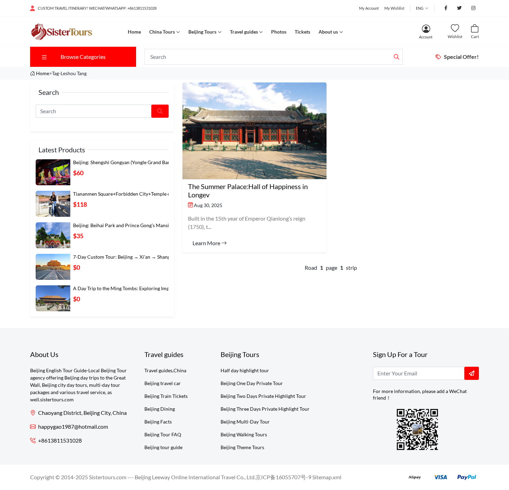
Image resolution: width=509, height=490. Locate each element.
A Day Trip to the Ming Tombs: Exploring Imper (123, 288)
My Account (369, 8)
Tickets (302, 32)
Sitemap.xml (326, 477)
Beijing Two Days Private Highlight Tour (263, 396)
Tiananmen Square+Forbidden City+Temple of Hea (127, 194)
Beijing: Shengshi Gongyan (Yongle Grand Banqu (124, 162)
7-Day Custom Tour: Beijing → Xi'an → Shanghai (125, 257)
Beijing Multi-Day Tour (245, 422)
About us (328, 32)
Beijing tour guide (163, 447)
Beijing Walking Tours (244, 434)
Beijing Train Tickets (166, 396)
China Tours (162, 32)
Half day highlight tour (245, 370)
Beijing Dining (159, 409)
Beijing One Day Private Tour (252, 383)
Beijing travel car (162, 383)
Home (134, 32)
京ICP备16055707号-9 (283, 477)
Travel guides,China (165, 370)
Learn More (207, 243)
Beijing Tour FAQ (162, 434)
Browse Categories (83, 56)
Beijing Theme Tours (242, 447)
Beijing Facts (158, 422)
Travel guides (244, 32)
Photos (278, 32)
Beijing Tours (202, 32)
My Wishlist (394, 8)
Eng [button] (419, 8)
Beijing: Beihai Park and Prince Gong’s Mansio (122, 225)
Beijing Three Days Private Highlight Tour (265, 409)
